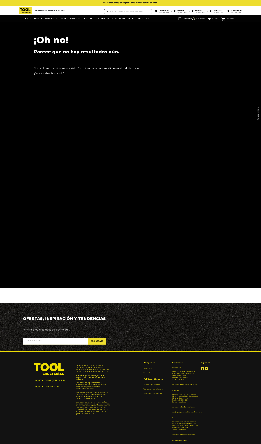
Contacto (147, 373)
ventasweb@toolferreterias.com (184, 407)
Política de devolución (153, 393)
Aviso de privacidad (151, 385)
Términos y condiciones (153, 389)
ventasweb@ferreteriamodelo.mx (185, 384)
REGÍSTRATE (97, 341)
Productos (147, 368)
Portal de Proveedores (50, 380)
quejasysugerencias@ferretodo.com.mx (185, 412)
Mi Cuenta (200, 18)
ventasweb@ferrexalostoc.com (183, 435)
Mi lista (215, 18)
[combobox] (128, 11)
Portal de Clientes (47, 386)
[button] (33, 19)
